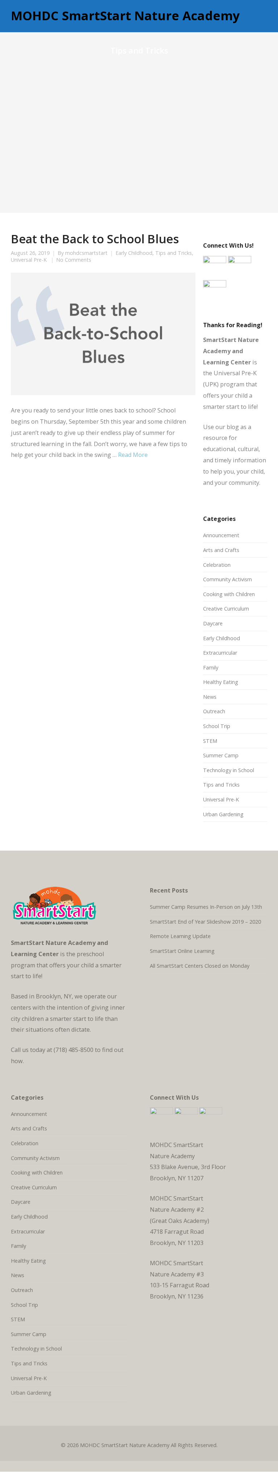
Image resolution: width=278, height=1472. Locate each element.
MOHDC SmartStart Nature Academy (125, 16)
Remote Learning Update (180, 936)
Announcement (221, 535)
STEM (210, 740)
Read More (133, 455)
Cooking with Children (229, 594)
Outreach (214, 711)
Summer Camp (221, 755)
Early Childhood (133, 253)
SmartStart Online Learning (182, 950)
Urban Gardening (223, 814)
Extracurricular (220, 652)
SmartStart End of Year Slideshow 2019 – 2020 (205, 921)
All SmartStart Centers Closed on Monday (199, 965)
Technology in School (228, 770)
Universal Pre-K (29, 260)
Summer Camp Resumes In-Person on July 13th (206, 906)
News (209, 696)
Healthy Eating (220, 682)
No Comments (73, 260)
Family (210, 667)
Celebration (217, 564)
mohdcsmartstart (86, 253)
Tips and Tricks (173, 253)
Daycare (213, 623)
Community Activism (227, 579)
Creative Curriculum (226, 608)
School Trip (216, 726)
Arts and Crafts (221, 550)
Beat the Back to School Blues (95, 239)
